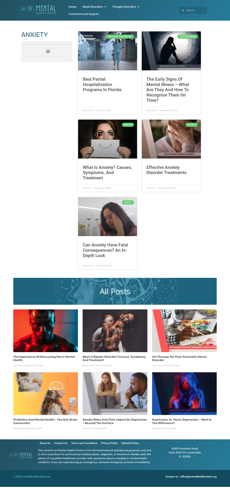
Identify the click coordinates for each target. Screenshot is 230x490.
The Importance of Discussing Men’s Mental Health (44, 358)
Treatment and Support (84, 14)
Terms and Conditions (84, 443)
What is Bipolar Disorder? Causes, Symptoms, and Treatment (114, 358)
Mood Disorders (93, 6)
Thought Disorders (124, 6)
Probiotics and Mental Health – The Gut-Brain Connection (45, 421)
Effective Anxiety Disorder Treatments (166, 170)
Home (72, 6)
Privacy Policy (109, 443)
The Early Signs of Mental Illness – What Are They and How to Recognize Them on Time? (167, 90)
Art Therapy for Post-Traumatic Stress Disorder (179, 358)
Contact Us (60, 443)
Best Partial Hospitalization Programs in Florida (102, 84)
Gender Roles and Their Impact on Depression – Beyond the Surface (115, 421)
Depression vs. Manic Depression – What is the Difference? (182, 421)
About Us (45, 443)
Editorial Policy (130, 443)
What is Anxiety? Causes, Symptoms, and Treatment (107, 172)
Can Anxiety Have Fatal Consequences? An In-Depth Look (105, 250)
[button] (48, 51)
